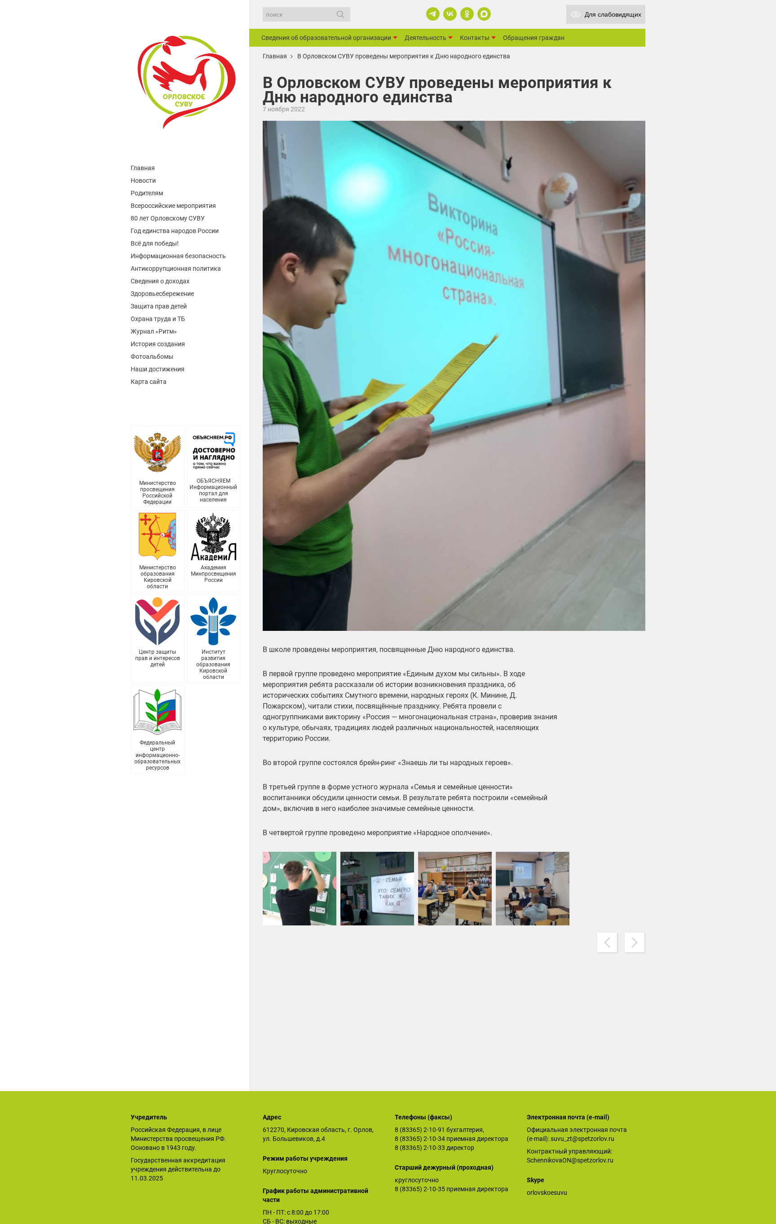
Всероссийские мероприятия (173, 205)
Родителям (147, 193)
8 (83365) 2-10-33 (420, 1147)
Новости (143, 180)
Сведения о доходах (160, 281)
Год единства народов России (175, 230)
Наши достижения (158, 369)
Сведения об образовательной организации (326, 37)
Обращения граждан (533, 37)
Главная (143, 168)
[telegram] (433, 14)
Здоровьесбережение (162, 293)
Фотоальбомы (152, 356)
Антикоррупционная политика (176, 268)
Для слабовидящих (613, 14)
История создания (158, 344)
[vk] (450, 14)
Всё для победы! (155, 243)
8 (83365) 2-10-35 (420, 1189)
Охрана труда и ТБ (158, 318)
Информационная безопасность (178, 256)
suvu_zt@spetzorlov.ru (582, 1138)
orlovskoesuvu (547, 1192)
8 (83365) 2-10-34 (420, 1138)
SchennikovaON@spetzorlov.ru (570, 1160)
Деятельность (425, 37)
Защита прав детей (159, 306)
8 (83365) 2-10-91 (420, 1129)
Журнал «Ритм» (154, 331)
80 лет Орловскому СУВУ (168, 218)
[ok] (467, 14)
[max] (484, 14)
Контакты (474, 37)
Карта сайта (149, 381)
